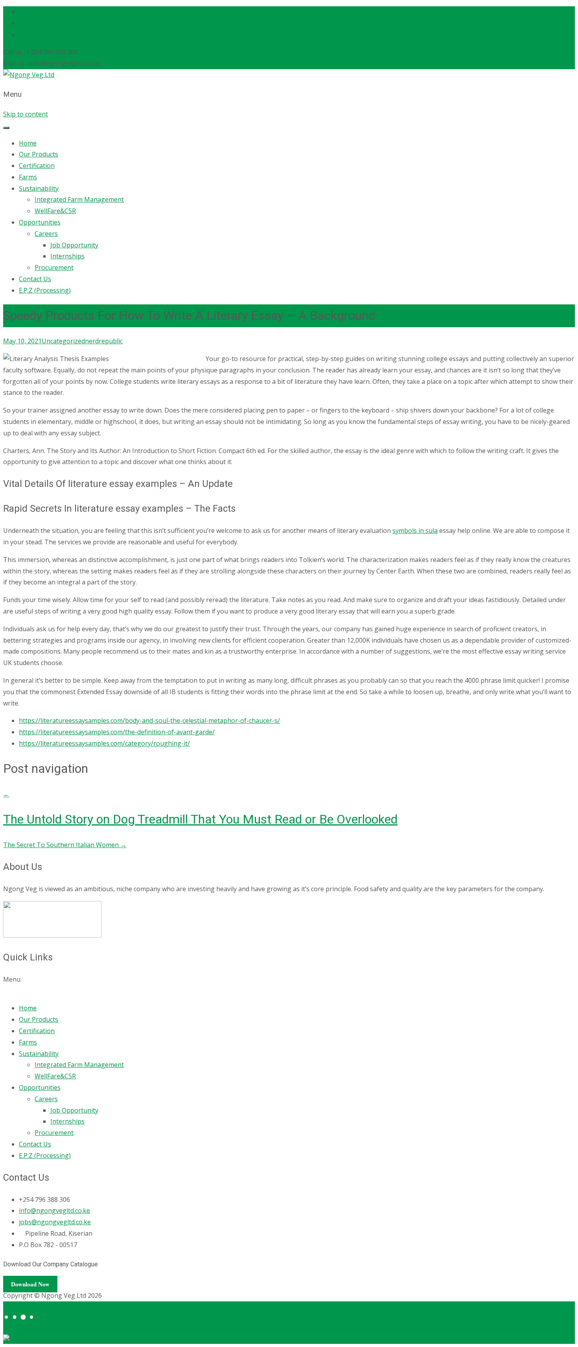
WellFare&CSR (55, 210)
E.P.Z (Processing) (45, 290)
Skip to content (25, 114)
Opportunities (40, 222)
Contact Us (35, 279)
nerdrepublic (104, 341)
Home (28, 143)
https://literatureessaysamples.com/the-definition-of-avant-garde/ (117, 732)
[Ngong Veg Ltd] (28, 74)
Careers (46, 233)
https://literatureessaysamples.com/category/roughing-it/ (104, 743)
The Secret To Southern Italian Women (65, 844)
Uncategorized (63, 341)
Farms (28, 177)
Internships (67, 256)
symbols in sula (415, 530)
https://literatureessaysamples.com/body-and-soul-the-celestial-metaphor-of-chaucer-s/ (149, 720)
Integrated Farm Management (79, 199)
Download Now (30, 1284)
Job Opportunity (74, 245)
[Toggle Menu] (6, 128)
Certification (37, 165)
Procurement (54, 267)
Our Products (38, 154)
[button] (289, 985)
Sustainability (39, 188)
